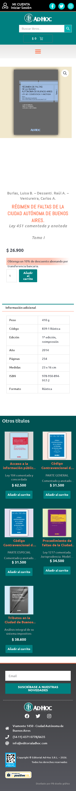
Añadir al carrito (28, 275)
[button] (38, 51)
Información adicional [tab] (20, 307)
